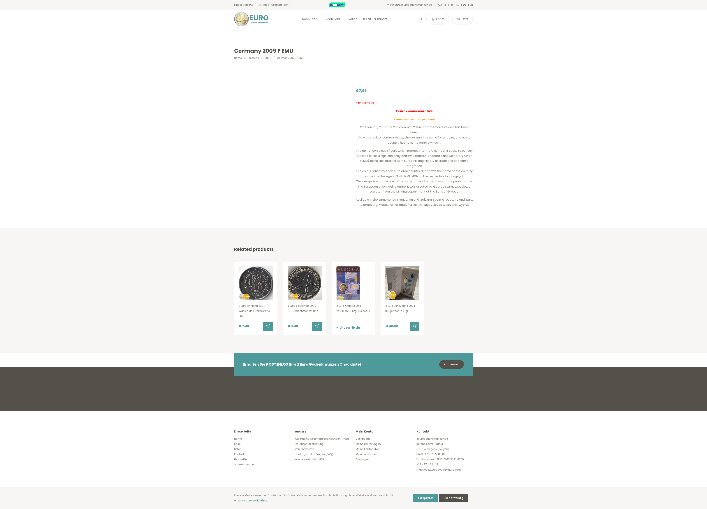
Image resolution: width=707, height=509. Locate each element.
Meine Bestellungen (368, 444)
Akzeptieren (426, 498)
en (471, 5)
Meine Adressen (366, 454)
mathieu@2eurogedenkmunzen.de (409, 5)
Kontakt (239, 454)
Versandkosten (304, 449)
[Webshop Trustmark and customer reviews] (341, 4)
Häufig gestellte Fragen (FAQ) (314, 454)
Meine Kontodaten (367, 449)
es (458, 5)
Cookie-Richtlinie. (256, 500)
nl (445, 5)
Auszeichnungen (245, 464)
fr (451, 5)
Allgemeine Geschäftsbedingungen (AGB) (322, 439)
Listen (238, 449)
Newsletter (241, 459)
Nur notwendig (453, 498)
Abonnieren (451, 364)
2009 (268, 58)
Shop (237, 444)
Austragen (362, 459)
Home (238, 58)
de (465, 5)
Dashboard (363, 439)
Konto (440, 19)
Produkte (253, 58)
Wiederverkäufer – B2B (309, 459)
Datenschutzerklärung (309, 444)
